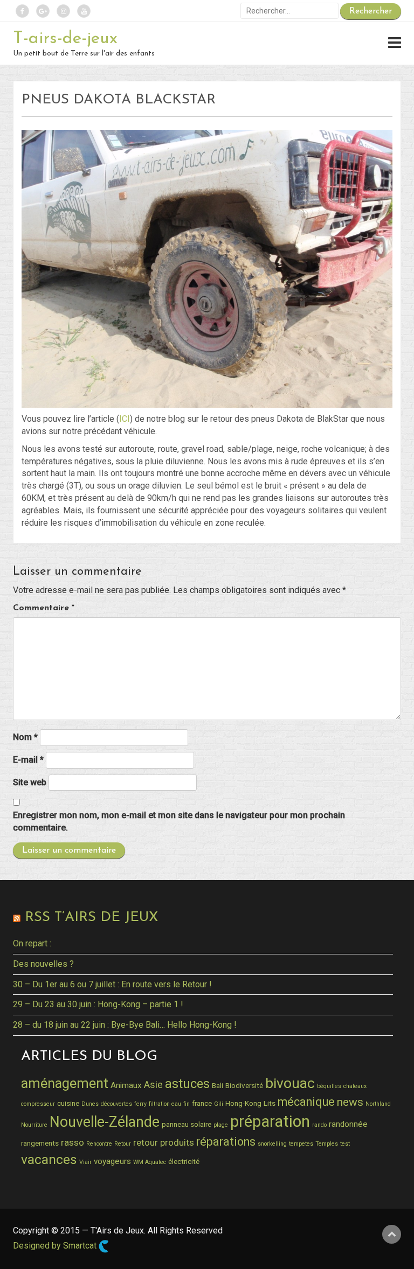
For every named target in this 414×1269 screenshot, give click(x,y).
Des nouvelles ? (43, 964)
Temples (326, 1143)
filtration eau (165, 1103)
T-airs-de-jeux (65, 38)
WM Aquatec (149, 1162)
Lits (269, 1103)
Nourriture (34, 1124)
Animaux (126, 1085)
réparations (226, 1141)
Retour (122, 1143)
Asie (153, 1084)
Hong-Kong (243, 1103)
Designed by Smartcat (56, 1245)
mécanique (306, 1101)
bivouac (290, 1083)
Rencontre (99, 1143)
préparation (270, 1121)
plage (220, 1124)
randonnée (348, 1124)
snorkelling (272, 1143)
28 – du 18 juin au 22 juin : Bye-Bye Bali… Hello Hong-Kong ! (125, 1025)
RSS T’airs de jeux (91, 917)
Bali (217, 1085)
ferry (140, 1103)
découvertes (116, 1103)
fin (186, 1103)
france (202, 1103)
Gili (218, 1103)
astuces (187, 1083)
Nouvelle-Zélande (105, 1122)
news (350, 1102)
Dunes (90, 1103)
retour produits (163, 1142)
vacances (49, 1159)
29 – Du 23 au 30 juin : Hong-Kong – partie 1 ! (98, 1004)
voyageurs (112, 1161)
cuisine (68, 1103)
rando (319, 1124)
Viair (85, 1162)
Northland (378, 1103)
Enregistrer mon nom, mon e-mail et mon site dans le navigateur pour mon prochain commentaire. (179, 821)
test (345, 1143)
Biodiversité (244, 1085)
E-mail (28, 760)
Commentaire (43, 608)
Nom (25, 737)
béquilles (329, 1086)
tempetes (301, 1143)
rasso (72, 1142)
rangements (40, 1143)
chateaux (355, 1086)
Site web (29, 782)
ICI (124, 419)
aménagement (64, 1083)
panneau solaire (186, 1124)
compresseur (38, 1103)
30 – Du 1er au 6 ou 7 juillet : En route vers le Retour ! (112, 984)
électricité (183, 1161)
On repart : (32, 943)
